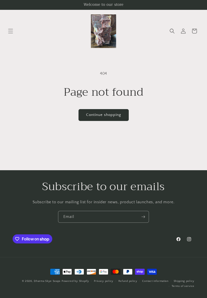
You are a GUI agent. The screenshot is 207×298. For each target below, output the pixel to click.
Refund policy (127, 281)
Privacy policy (103, 281)
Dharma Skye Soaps (47, 281)
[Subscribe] (143, 217)
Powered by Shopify (75, 281)
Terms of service (183, 286)
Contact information (155, 281)
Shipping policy (184, 281)
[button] (10, 31)
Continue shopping (103, 115)
